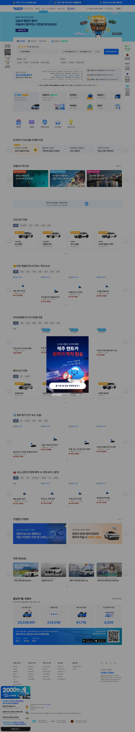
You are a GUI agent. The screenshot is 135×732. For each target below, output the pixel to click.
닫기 (78, 395)
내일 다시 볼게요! (57, 395)
